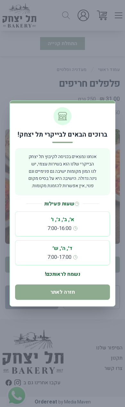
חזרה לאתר (62, 292)
